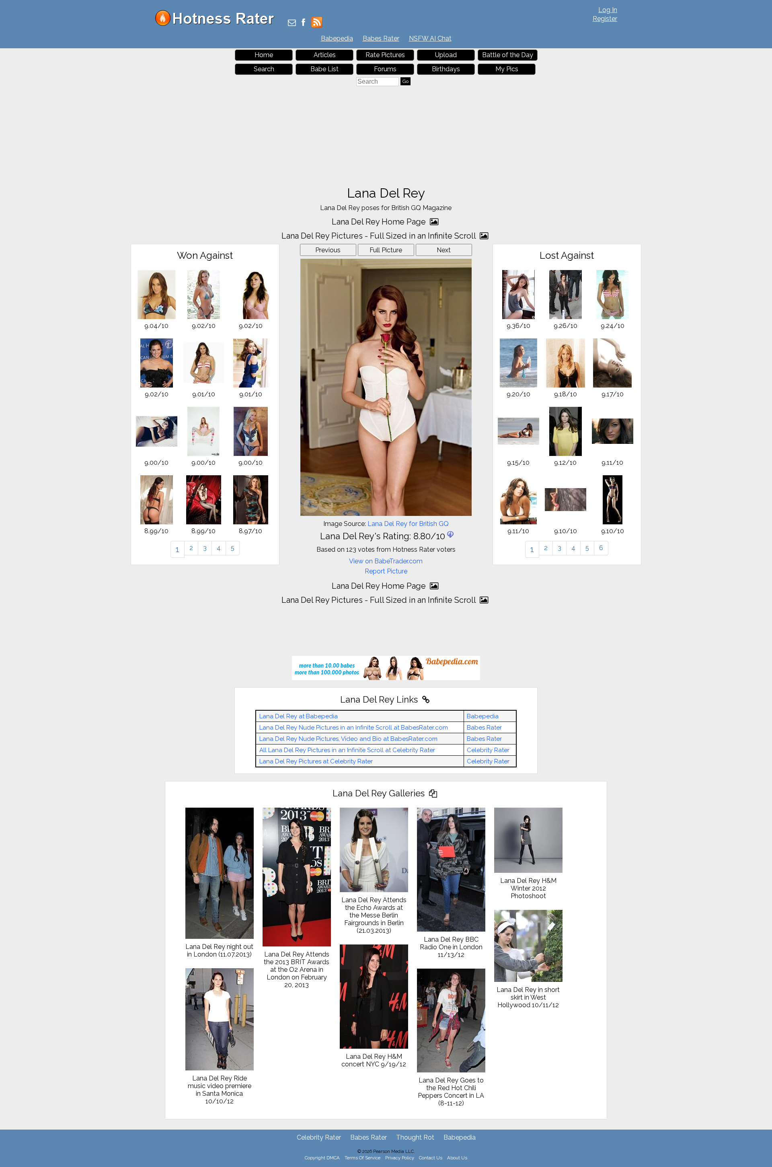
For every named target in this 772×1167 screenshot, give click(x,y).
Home (264, 55)
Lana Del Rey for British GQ (408, 524)
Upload (446, 55)
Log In (607, 10)
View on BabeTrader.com (386, 561)
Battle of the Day (507, 55)
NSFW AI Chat (430, 38)
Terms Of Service (362, 1158)
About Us (457, 1158)
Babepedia (337, 38)
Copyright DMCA (322, 1158)
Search (264, 69)
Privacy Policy (399, 1158)
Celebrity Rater (488, 750)
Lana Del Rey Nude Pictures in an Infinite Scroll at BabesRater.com (353, 727)
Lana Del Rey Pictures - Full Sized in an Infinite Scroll (379, 236)
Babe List (324, 69)
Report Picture (386, 571)
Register (605, 19)
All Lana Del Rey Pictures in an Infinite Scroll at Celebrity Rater (347, 750)
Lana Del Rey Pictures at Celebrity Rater (316, 761)
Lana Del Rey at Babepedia (298, 716)
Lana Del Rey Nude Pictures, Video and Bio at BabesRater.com (348, 738)
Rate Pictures (385, 55)
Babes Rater (381, 38)
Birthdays (446, 69)
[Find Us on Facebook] (303, 23)
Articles (325, 55)
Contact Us (430, 1158)
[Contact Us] (292, 23)
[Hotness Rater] (217, 24)
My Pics (506, 69)
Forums (385, 69)
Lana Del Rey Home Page (380, 222)
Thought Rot (415, 1137)
